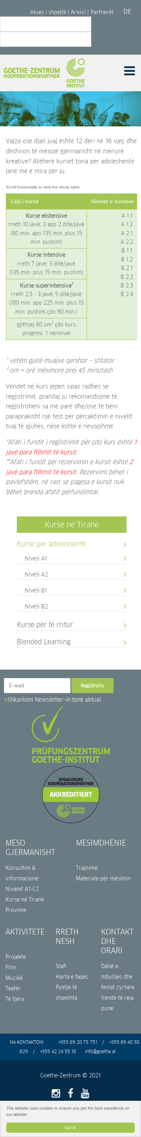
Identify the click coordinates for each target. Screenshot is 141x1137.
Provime (15, 910)
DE (127, 11)
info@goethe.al (100, 1051)
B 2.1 (127, 267)
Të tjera (14, 999)
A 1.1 (126, 215)
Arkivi (78, 12)
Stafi (61, 966)
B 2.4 (127, 294)
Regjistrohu (92, 685)
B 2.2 (127, 276)
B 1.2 (127, 259)
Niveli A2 (36, 574)
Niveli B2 (36, 606)
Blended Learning (43, 641)
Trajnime (87, 868)
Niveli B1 (36, 590)
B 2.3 (127, 285)
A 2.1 (127, 233)
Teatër (13, 988)
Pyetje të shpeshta (66, 992)
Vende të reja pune (117, 1003)
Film (10, 967)
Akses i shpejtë (49, 12)
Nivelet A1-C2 (22, 889)
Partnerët (102, 12)
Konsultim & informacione (21, 873)
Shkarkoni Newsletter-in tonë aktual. (54, 699)
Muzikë (14, 978)
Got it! (70, 1127)
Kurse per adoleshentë (51, 543)
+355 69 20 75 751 (77, 1042)
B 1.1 (126, 250)
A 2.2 (127, 241)
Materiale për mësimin (103, 878)
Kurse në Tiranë (72, 525)
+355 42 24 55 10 (58, 1051)
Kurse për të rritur (45, 624)
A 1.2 (127, 224)
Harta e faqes (72, 977)
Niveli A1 (36, 558)
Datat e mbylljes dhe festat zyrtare (117, 977)
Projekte (15, 957)
